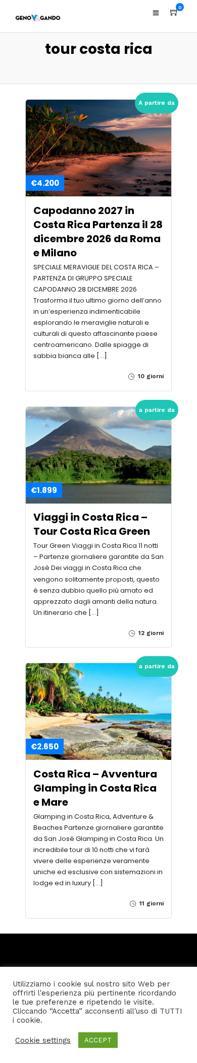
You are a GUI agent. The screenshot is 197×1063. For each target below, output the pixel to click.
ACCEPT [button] (98, 1040)
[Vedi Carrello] (174, 12)
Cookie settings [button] (43, 1040)
